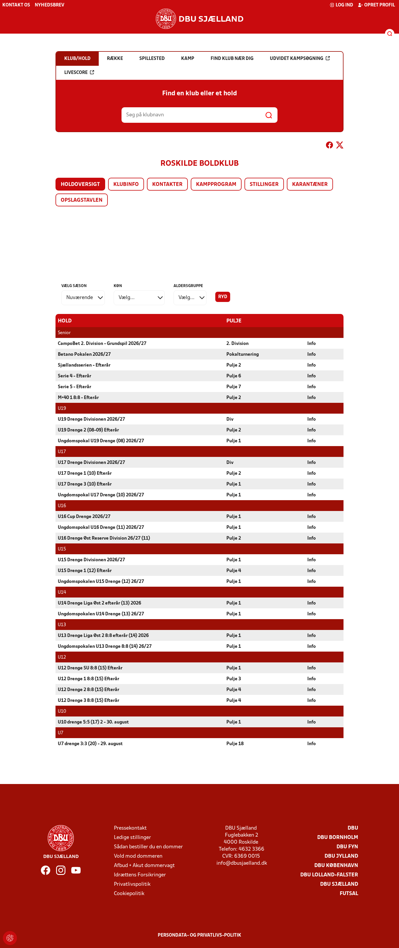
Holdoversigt (80, 184)
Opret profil (379, 5)
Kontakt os (16, 5)
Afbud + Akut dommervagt (144, 865)
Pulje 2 (233, 365)
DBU (353, 828)
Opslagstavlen (82, 200)
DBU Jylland (341, 856)
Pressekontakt (130, 828)
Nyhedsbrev (49, 5)
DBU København (336, 865)
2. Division (237, 344)
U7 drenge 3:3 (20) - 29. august (90, 744)
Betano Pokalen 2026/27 (84, 355)
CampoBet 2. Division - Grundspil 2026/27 (102, 344)
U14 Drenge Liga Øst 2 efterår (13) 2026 (99, 603)
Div (229, 419)
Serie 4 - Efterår (74, 376)
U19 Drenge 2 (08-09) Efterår (88, 430)
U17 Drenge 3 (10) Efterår (85, 484)
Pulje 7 (233, 387)
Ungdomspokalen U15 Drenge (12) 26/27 (101, 582)
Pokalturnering (242, 355)
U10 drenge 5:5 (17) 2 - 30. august (93, 722)
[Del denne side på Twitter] (340, 146)
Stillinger (264, 184)
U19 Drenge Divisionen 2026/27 (91, 419)
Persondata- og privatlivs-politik (199, 935)
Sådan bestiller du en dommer (148, 847)
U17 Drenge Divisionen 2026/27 (91, 463)
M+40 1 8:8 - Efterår (78, 398)
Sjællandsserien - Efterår (84, 365)
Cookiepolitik (129, 893)
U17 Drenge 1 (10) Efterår (85, 474)
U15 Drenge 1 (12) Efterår (85, 571)
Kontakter (167, 184)
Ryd (222, 297)
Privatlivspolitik (132, 884)
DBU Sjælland (339, 884)
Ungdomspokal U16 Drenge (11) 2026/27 (101, 528)
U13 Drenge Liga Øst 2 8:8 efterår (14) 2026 (103, 636)
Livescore (76, 73)
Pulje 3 (233, 679)
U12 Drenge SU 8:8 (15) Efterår (90, 668)
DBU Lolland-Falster (329, 875)
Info (311, 344)
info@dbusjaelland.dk (241, 863)
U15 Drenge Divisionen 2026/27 (91, 560)
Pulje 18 (235, 744)
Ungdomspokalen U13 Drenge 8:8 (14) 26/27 (105, 647)
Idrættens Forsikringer (140, 875)
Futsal (349, 893)
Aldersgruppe (188, 286)
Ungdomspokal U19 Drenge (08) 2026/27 (101, 441)
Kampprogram (216, 184)
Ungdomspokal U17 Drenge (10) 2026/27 (101, 495)
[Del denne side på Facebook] (329, 146)
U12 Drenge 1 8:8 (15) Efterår (88, 679)
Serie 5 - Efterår (74, 387)
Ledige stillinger (132, 837)
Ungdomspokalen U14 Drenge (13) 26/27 (101, 614)
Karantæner (310, 184)
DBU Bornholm (337, 837)
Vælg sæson (74, 286)
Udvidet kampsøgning (296, 59)
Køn (118, 286)
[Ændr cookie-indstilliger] (10, 938)
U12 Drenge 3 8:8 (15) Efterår (88, 701)
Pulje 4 (233, 571)
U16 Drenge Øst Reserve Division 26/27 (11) (104, 538)
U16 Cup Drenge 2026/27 (84, 517)
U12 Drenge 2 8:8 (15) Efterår (88, 690)
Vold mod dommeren (138, 856)
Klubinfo (126, 184)
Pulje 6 (233, 376)
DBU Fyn (347, 847)
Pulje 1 (233, 441)
